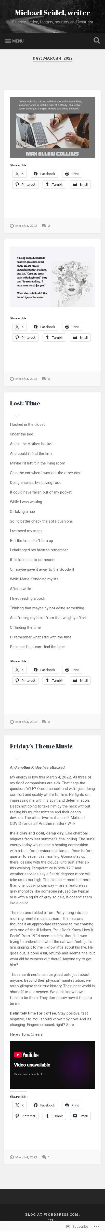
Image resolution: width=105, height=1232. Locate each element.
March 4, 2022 (26, 226)
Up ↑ (52, 1220)
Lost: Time (25, 403)
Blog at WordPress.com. (52, 1214)
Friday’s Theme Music (41, 746)
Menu (18, 40)
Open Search (95, 40)
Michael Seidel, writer (52, 12)
